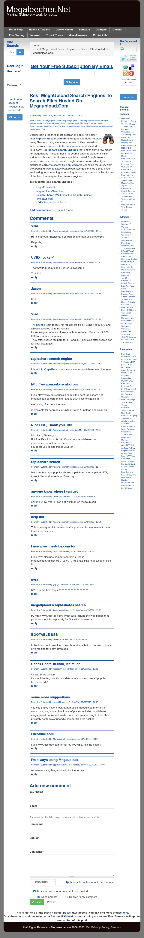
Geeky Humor (64, 29)
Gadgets (101, 29)
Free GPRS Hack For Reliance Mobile (128, 153)
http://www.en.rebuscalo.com (54, 384)
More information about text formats (91, 881)
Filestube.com (42, 733)
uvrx (34, 579)
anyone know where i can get (54, 491)
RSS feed (67, 916)
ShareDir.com (47, 674)
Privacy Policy (100, 927)
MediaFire (62, 138)
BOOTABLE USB (44, 634)
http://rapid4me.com (51, 369)
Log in (16, 117)
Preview (51, 901)
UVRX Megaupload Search (52, 202)
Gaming (117, 29)
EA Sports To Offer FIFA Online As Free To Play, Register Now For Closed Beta (128, 447)
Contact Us (100, 35)
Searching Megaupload (91, 126)
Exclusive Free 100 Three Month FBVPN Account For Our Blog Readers (128, 391)
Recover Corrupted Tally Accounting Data (128, 132)
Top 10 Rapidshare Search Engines (128, 188)
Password (14, 85)
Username (14, 71)
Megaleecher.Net (38, 7)
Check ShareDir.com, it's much (55, 663)
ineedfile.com (43, 324)
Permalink (35, 231)
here (125, 912)
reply (34, 246)
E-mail (34, 805)
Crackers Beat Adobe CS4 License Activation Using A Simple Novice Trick (129, 259)
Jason (36, 288)
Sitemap (116, 927)
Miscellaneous (78, 35)
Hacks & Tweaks (39, 29)
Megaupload (106, 126)
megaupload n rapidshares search (58, 605)
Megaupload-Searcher (49, 191)
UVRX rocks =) (42, 257)
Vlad (34, 314)
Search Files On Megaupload (43, 120)
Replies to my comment (83, 896)
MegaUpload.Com (38, 129)
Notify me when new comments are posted (62, 891)
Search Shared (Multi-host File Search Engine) (64, 194)
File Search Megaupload (91, 123)
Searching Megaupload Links (70, 120)
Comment (37, 851)
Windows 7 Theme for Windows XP (126, 237)
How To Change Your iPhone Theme (128, 207)
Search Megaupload (70, 123)
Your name (36, 791)
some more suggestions (50, 697)
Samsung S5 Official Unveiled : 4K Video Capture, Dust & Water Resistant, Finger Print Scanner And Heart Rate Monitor (128, 429)
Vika (34, 225)
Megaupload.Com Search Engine (44, 123)
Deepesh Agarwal (50, 115)
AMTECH (57, 639)
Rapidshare (43, 138)
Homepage (36, 823)
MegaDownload (45, 187)
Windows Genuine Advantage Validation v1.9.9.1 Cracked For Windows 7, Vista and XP (128, 334)
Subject (34, 837)
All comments (49, 896)
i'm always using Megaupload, (55, 759)
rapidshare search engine (51, 358)
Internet (35, 35)
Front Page (16, 29)
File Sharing (17, 35)
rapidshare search (45, 461)
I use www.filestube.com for (53, 546)
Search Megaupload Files (41, 126)
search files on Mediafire (67, 164)
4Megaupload (44, 198)
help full (37, 516)
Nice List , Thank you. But (51, 424)
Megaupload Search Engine (95, 120)
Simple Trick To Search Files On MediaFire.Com (128, 180)
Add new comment (41, 209)
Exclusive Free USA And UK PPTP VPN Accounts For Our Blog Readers (128, 169)
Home (36, 45)
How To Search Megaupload (67, 126)
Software (84, 29)
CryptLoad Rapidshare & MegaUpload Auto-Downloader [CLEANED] (128, 142)
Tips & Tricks (54, 35)
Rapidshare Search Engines (60, 149)
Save (38, 901)
